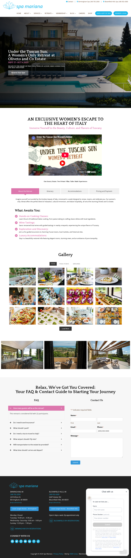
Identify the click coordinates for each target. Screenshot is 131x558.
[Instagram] (21, 541)
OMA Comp (74, 554)
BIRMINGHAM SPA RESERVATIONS (28, 529)
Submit (75, 462)
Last (98, 423)
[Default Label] (25, 541)
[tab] (25, 191)
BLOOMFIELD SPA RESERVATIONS (66, 521)
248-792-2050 (94, 2)
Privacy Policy (58, 554)
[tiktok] (38, 541)
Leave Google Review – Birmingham (24, 509)
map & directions (16, 502)
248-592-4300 (123, 2)
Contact (70, 2)
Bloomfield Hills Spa (111, 2)
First (72, 423)
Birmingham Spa (84, 2)
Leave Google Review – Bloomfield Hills (64, 509)
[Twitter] (16, 541)
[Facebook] (12, 541)
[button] (3, 355)
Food (53, 264)
